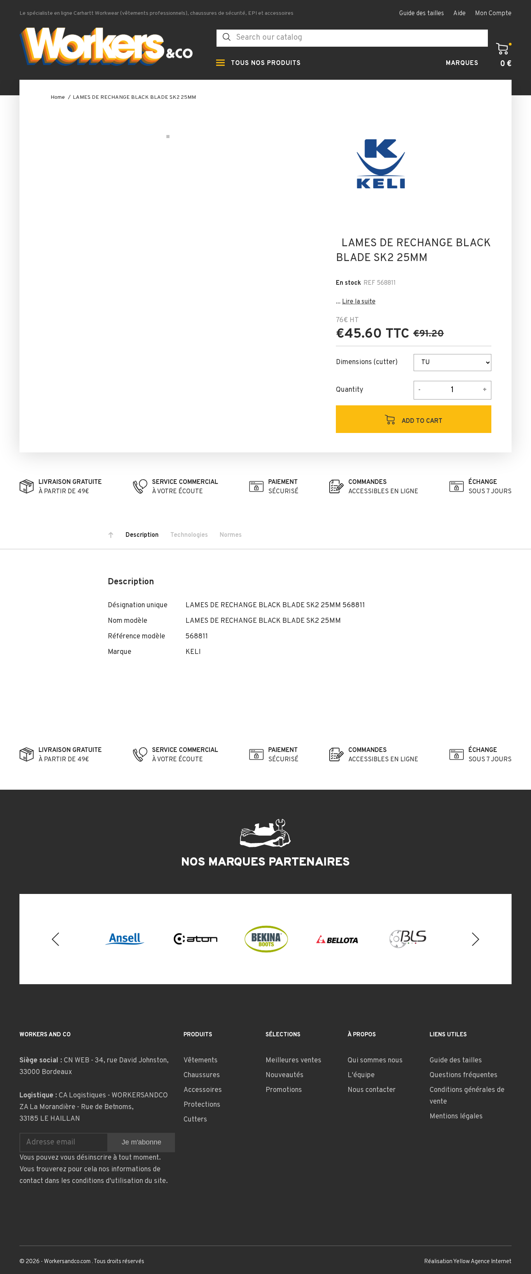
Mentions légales (456, 1116)
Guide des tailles (421, 14)
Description (142, 535)
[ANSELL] (125, 939)
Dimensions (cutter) (367, 362)
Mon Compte (493, 14)
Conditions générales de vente (467, 1096)
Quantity (349, 390)
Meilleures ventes (293, 1060)
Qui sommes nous (375, 1060)
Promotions (284, 1090)
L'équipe (361, 1075)
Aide (459, 14)
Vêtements (200, 1060)
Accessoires (202, 1090)
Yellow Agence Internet (482, 1261)
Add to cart (421, 421)
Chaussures (201, 1075)
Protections (201, 1105)
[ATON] (195, 939)
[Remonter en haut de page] (111, 535)
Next (475, 939)
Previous (55, 939)
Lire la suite (359, 302)
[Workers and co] (111, 49)
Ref (369, 283)
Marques (462, 63)
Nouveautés (285, 1075)
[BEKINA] (266, 939)
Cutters (195, 1119)
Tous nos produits (266, 63)
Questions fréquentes (464, 1075)
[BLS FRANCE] (408, 939)
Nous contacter (372, 1090)
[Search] (227, 37)
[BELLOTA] (337, 939)
